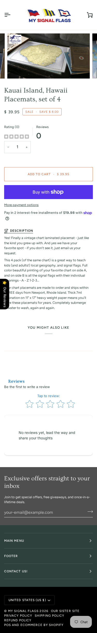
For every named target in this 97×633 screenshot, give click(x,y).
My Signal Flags (23, 611)
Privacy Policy (18, 615)
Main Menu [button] (14, 541)
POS (7, 625)
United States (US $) (27, 600)
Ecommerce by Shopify (42, 625)
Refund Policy (17, 620)
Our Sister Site (65, 611)
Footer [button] (11, 556)
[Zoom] (16, 68)
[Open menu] (12, 15)
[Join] (88, 512)
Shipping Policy (49, 615)
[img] (16, 137)
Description (21, 231)
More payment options (21, 205)
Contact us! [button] (16, 571)
